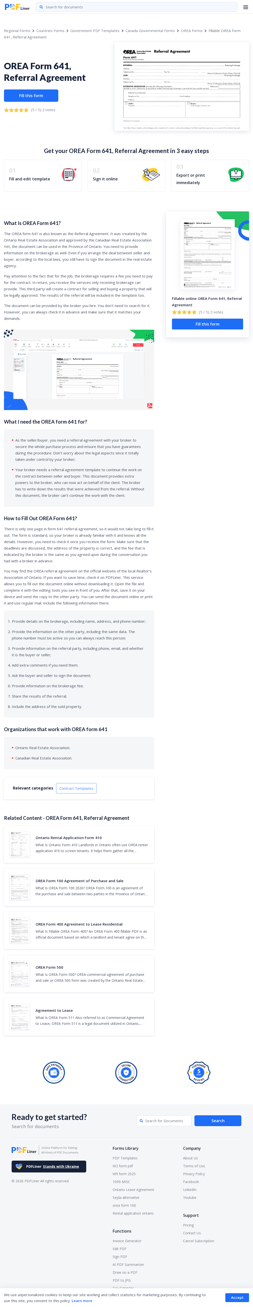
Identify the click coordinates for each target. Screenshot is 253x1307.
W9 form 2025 (124, 1173)
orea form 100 (124, 1205)
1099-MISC (121, 1181)
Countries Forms (50, 30)
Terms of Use (194, 1166)
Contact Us (192, 1233)
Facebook (191, 1181)
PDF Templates (125, 1158)
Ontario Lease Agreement (133, 1189)
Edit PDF (119, 1248)
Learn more (82, 1300)
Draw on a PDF (125, 1272)
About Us (190, 1158)
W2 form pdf (123, 1166)
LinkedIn (189, 1189)
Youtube (189, 1197)
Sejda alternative (126, 1197)
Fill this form (31, 95)
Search (218, 1120)
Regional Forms (17, 30)
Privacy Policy (194, 1173)
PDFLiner (52, 1166)
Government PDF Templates (95, 30)
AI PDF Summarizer (128, 1264)
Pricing (188, 1225)
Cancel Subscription (198, 1240)
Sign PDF (120, 1256)
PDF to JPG (122, 1280)
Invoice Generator (127, 1240)
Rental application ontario (133, 1213)
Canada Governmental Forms (150, 30)
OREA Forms (192, 30)
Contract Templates (76, 788)
